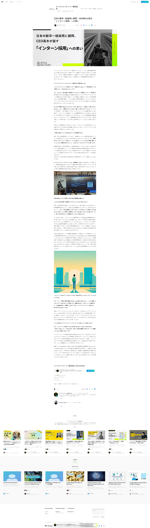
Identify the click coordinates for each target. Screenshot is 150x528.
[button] (49, 508)
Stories (94, 8)
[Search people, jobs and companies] (138, 2)
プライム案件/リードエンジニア (60, 375)
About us (86, 8)
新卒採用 (60, 383)
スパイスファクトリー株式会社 (67, 8)
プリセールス (56, 378)
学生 (55, 383)
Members (90, 8)
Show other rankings (75, 468)
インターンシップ (66, 383)
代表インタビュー (74, 383)
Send (102, 516)
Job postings (99, 8)
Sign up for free (145, 1)
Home (82, 8)
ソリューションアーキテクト (59, 377)
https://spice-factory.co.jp (66, 11)
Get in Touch (96, 516)
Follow (59, 11)
